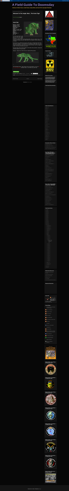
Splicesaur (46, 136)
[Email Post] (31, 73)
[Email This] (33, 73)
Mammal (46, 119)
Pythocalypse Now (47, 197)
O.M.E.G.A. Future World (50, 325)
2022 (47, 214)
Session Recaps (47, 200)
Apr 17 (49, 249)
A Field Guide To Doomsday (33, 4)
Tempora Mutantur (49, 333)
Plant (46, 128)
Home (28, 78)
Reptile (46, 129)
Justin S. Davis (53, 297)
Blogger (40, 488)
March (48, 262)
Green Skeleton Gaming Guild (51, 319)
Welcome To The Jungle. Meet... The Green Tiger (26, 13)
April (47, 234)
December (48, 225)
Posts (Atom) (30, 82)
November (48, 226)
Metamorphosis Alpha (48, 173)
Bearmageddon (47, 156)
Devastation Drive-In (48, 144)
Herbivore (46, 118)
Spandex (46, 177)
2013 (47, 223)
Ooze (46, 125)
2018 (47, 217)
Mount (46, 121)
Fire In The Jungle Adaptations (49, 163)
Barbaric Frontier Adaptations (49, 155)
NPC (46, 122)
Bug (45, 111)
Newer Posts (15, 78)
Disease (46, 115)
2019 (47, 216)
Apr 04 (49, 258)
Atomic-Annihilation (49, 309)
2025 (47, 210)
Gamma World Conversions (49, 169)
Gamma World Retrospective (49, 274)
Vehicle (46, 139)
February (48, 263)
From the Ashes (49, 313)
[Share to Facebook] (36, 73)
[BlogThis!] (34, 73)
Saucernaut (46, 132)
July (47, 231)
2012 (47, 224)
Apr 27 (49, 236)
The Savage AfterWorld (50, 337)
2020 (47, 215)
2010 (47, 267)
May (47, 233)
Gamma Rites (48, 315)
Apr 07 (49, 256)
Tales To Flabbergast (48, 180)
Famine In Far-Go (47, 162)
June (47, 232)
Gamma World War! (49, 317)
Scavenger (46, 133)
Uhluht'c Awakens (49, 339)
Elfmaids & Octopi (49, 311)
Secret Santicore (47, 176)
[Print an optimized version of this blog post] (16, 72)
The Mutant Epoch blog (50, 335)
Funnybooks (47, 166)
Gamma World (47, 190)
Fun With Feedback (48, 189)
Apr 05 (49, 257)
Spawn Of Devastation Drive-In (49, 148)
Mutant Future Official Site (48, 275)
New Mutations (47, 196)
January (48, 264)
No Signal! (48, 323)
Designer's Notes (47, 159)
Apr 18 (49, 248)
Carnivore (46, 112)
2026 (47, 209)
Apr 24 (49, 243)
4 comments (28, 73)
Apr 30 (49, 235)
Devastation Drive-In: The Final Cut (50, 147)
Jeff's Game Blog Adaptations (49, 170)
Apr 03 (49, 259)
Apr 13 (49, 251)
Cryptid (46, 114)
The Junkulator (47, 278)
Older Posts (39, 78)
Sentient (46, 135)
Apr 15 (49, 250)
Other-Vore (46, 126)
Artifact (46, 108)
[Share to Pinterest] (37, 73)
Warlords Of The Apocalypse (49, 204)
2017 (47, 218)
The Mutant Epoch (47, 203)
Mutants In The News (48, 193)
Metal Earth (48, 321)
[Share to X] (35, 73)
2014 (47, 222)
